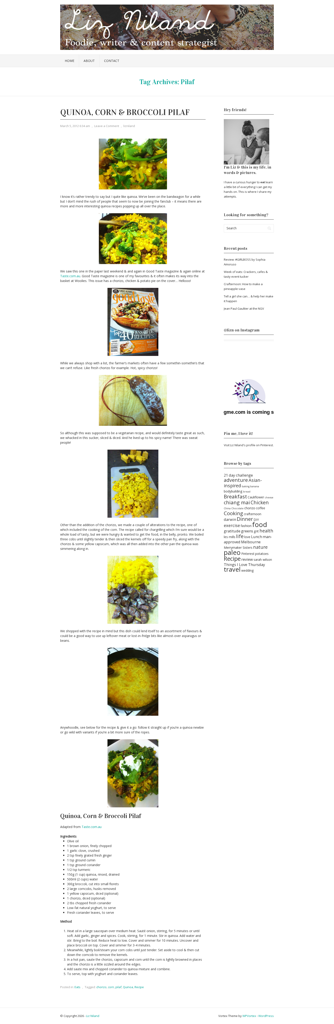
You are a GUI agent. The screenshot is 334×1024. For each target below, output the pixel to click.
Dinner (245, 518)
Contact (111, 61)
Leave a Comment (106, 126)
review (247, 559)
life (240, 536)
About (89, 61)
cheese (269, 497)
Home (69, 61)
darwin (230, 519)
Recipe (139, 987)
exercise (232, 525)
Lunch (256, 536)
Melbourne (251, 541)
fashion (246, 526)
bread (246, 491)
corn (111, 987)
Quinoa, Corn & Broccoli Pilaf (124, 112)
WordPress (266, 1016)
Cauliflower (256, 497)
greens (247, 531)
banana (254, 486)
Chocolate (237, 508)
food (259, 524)
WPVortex (249, 1016)
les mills (229, 537)
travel (232, 569)
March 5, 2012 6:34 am (75, 126)
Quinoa (128, 987)
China (227, 508)
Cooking (233, 513)
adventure (236, 480)
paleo (232, 552)
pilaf (118, 987)
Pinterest (247, 553)
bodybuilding (233, 491)
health (266, 531)
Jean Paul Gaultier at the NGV (244, 308)
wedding (247, 570)
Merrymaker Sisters (238, 547)
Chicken (260, 502)
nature (260, 547)
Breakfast (235, 496)
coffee (260, 508)
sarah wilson (263, 559)
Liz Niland (92, 1016)
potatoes (262, 553)
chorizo (101, 987)
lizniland (129, 126)
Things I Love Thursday (244, 564)
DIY (256, 519)
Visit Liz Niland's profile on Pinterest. (249, 445)
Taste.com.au (70, 276)
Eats (77, 987)
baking (245, 486)
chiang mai (237, 502)
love (247, 537)
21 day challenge (238, 475)
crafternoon (252, 514)
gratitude (232, 531)
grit (256, 531)
